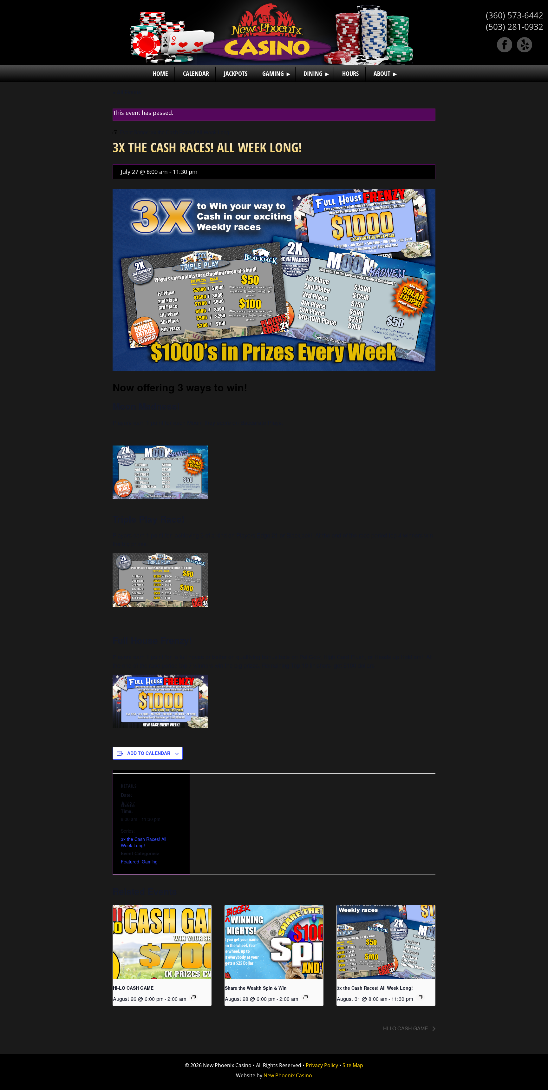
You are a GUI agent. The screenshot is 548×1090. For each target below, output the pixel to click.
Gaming (150, 861)
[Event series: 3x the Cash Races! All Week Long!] (420, 997)
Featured (130, 861)
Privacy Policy (322, 1065)
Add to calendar (148, 753)
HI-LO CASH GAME (133, 988)
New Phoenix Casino (274, 32)
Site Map (352, 1065)
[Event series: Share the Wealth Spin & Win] (305, 997)
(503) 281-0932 (514, 26)
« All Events (127, 92)
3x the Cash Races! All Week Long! (143, 842)
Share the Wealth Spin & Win (256, 988)
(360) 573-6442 (514, 15)
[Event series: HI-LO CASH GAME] (193, 997)
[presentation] (162, 942)
